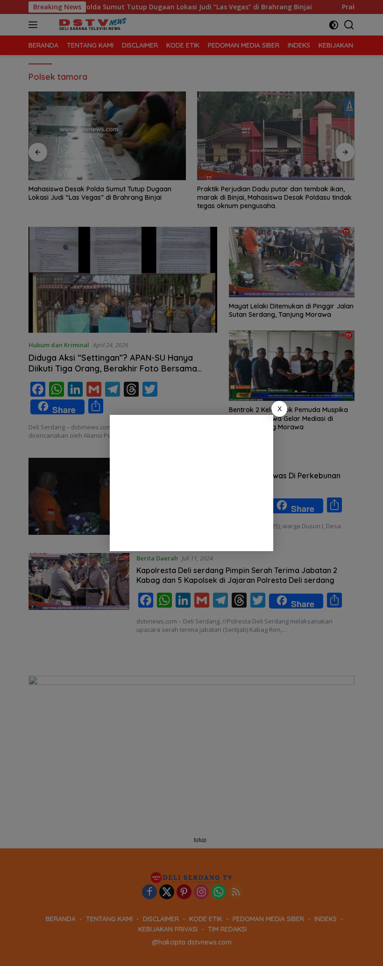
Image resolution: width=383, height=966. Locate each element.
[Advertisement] (191, 483)
